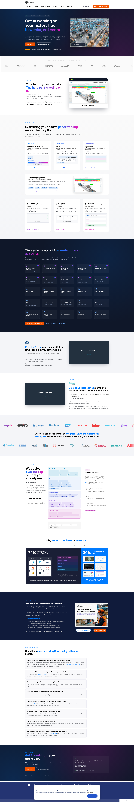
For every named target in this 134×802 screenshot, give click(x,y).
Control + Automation (63, 494)
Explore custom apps (34, 191)
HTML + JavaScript (66, 484)
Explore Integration (90, 510)
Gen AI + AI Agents (53, 494)
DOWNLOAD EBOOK (99, 630)
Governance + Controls (72, 474)
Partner (62, 6)
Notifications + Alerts (54, 488)
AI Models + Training (69, 504)
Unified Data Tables (54, 504)
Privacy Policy (89, 792)
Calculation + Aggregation (67, 502)
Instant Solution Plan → (100, 6)
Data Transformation (70, 506)
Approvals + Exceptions (54, 496)
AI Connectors (52, 516)
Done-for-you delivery (43, 674)
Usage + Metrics (65, 472)
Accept (92, 796)
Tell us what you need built (34, 323)
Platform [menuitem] (49, 784)
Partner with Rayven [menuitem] (78, 784)
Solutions (28, 6)
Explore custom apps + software (55, 323)
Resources (69, 6)
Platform (36, 6)
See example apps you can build (50, 191)
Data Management (60, 506)
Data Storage (52, 506)
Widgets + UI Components (66, 486)
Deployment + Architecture (55, 472)
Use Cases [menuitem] (63, 784)
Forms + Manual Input (65, 514)
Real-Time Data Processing (55, 502)
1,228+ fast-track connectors (72, 664)
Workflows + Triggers (73, 494)
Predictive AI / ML (64, 496)
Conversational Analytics (55, 486)
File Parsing (61, 504)
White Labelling (63, 474)
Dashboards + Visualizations (55, 484)
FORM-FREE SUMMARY (83, 630)
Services (55, 6)
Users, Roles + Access (54, 474)
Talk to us (30, 44)
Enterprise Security (74, 472)
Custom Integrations (75, 514)
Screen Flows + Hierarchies (55, 482)
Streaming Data (69, 512)
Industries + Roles (45, 6)
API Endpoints (61, 512)
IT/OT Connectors (53, 512)
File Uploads (59, 516)
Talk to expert (86, 6)
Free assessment (43, 44)
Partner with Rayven (105, 1)
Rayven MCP (71, 496)
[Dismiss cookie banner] (97, 788)
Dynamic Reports (65, 482)
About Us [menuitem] (89, 784)
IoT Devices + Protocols (54, 514)
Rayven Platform (32, 485)
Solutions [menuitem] (36, 784)
